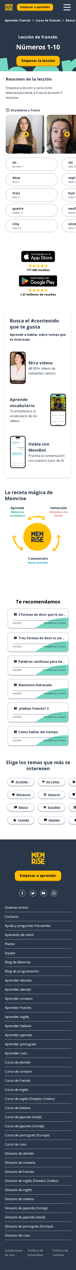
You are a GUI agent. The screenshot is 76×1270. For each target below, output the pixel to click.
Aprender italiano (18, 1026)
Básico (70, 20)
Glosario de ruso (17, 1235)
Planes (10, 944)
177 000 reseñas (38, 270)
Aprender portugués (20, 1044)
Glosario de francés (19, 1171)
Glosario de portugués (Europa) (29, 1226)
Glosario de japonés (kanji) (25, 1217)
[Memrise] (9, 7)
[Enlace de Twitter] (33, 893)
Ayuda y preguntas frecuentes (28, 925)
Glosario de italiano (19, 1199)
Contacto (12, 916)
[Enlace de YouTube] (43, 893)
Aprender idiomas (18, 980)
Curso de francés (48, 20)
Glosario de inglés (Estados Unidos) (31, 1181)
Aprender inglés (17, 1017)
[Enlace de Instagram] (54, 893)
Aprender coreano (19, 998)
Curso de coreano (18, 1071)
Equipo (10, 953)
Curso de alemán (17, 1062)
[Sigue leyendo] (67, 7)
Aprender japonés (18, 1035)
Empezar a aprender (35, 7)
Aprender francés (18, 20)
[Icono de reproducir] (26, 134)
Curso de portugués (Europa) (27, 1135)
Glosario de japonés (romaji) (26, 1208)
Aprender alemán (18, 989)
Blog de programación (22, 971)
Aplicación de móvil (19, 935)
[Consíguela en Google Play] (38, 281)
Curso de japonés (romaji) (24, 1126)
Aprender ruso (16, 1053)
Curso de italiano (18, 1108)
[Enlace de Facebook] (22, 893)
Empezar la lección (38, 60)
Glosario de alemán (19, 1153)
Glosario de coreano (20, 1162)
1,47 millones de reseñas (38, 294)
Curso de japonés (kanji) (23, 1117)
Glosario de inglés (18, 1190)
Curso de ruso (15, 1144)
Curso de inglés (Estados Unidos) (30, 1099)
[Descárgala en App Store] (38, 256)
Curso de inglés (16, 1089)
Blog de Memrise (18, 962)
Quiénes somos (16, 907)
